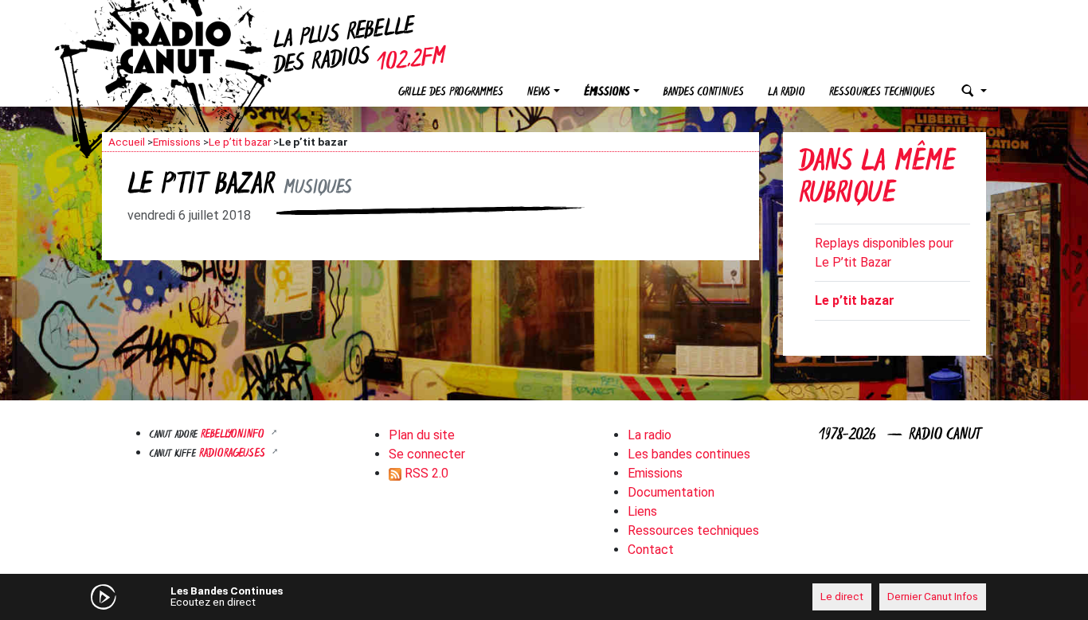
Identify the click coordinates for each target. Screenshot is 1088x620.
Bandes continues (703, 93)
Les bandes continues (689, 454)
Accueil (126, 141)
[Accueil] (189, 48)
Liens (642, 511)
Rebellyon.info (234, 435)
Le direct (841, 596)
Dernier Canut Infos (932, 596)
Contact (651, 549)
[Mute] (349, 596)
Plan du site (422, 435)
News (538, 93)
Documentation (671, 492)
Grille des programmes (450, 93)
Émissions (607, 93)
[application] (544, 597)
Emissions (177, 141)
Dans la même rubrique (877, 179)
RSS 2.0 (424, 473)
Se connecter (427, 454)
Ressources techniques (882, 93)
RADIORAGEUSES (233, 454)
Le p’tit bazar (240, 141)
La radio (786, 93)
